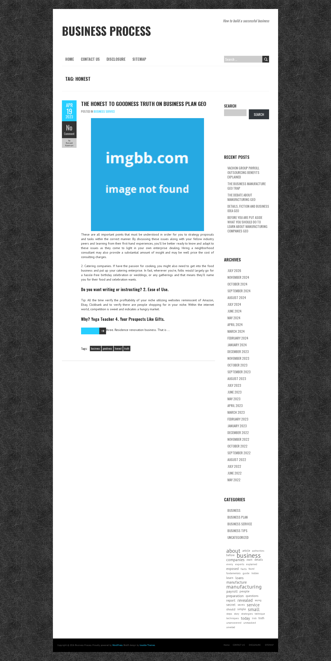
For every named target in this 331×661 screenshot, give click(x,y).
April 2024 (235, 324)
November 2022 (238, 439)
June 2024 (234, 310)
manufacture (236, 582)
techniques (232, 618)
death (249, 559)
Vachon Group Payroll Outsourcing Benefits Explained (243, 172)
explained (251, 564)
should (230, 609)
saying (258, 600)
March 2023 (236, 412)
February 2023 (237, 418)
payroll (232, 591)
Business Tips (237, 530)
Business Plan (237, 517)
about (233, 551)
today (245, 618)
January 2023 (237, 425)
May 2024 (233, 317)
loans (239, 578)
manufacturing (244, 587)
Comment (69, 133)
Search (230, 106)
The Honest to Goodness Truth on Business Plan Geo (143, 103)
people (244, 591)
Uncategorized (238, 537)
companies (235, 560)
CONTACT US (90, 59)
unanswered (233, 622)
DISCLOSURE (116, 59)
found (251, 568)
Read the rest (89, 330)
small (254, 609)
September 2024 (239, 290)
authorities (258, 550)
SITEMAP (139, 59)
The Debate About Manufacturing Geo (241, 197)
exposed (232, 569)
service (253, 605)
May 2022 (233, 479)
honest (118, 348)
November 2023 (238, 358)
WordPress (117, 645)
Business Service (104, 111)
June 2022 (234, 472)
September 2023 (239, 371)
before (230, 555)
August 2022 (236, 459)
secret (231, 605)
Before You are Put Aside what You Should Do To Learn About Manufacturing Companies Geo (247, 224)
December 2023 (238, 351)
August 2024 (236, 297)
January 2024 (237, 344)
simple (241, 609)
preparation (235, 596)
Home (69, 59)
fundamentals (233, 573)
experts (239, 564)
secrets (241, 604)
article (246, 551)
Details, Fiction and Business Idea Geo (248, 208)
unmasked (249, 622)
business (95, 348)
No (69, 127)
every (229, 564)
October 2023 (237, 364)
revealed (245, 600)
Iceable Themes (147, 645)
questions (252, 596)
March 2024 (236, 331)
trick (254, 618)
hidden (255, 573)
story (236, 613)
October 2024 (237, 283)
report (231, 600)
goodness (107, 348)
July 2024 (234, 304)
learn (229, 578)
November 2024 (238, 277)
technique (260, 613)
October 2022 (237, 445)
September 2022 (239, 452)
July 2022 (234, 466)
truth (126, 348)
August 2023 (236, 378)
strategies (247, 613)
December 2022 (238, 432)
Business (233, 510)
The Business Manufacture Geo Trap (246, 186)
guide (246, 573)
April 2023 (235, 405)
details (258, 560)
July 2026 (234, 270)
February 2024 (237, 337)
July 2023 (234, 385)
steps (229, 613)
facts (244, 569)
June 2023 (234, 391)
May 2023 (233, 398)
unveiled (230, 627)
